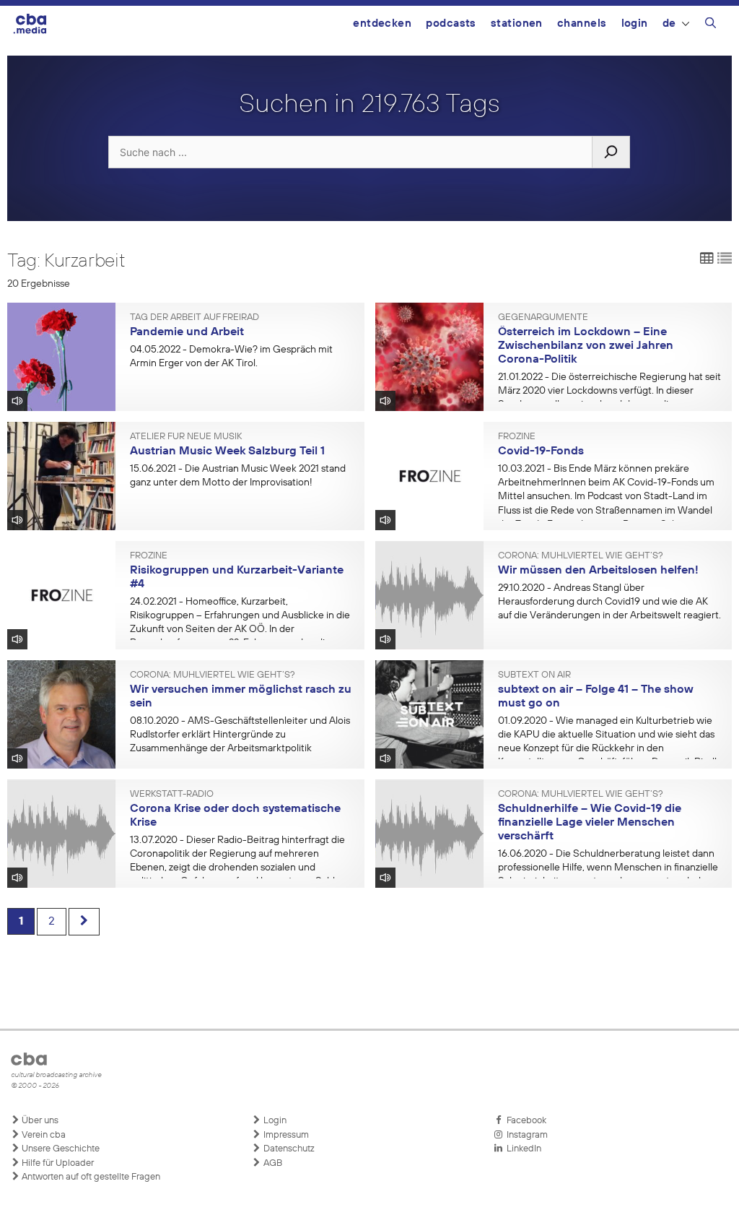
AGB (271, 1163)
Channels (582, 23)
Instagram (525, 1135)
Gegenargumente (543, 318)
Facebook (524, 1120)
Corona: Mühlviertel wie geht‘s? (580, 556)
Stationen (517, 23)
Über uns (38, 1120)
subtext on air (534, 675)
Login (634, 23)
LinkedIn (521, 1149)
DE (669, 23)
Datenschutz (288, 1149)
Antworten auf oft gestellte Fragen (89, 1177)
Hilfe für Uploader (56, 1163)
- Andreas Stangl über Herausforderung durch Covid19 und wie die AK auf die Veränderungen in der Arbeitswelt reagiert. (609, 602)
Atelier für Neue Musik (186, 437)
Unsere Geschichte (59, 1149)
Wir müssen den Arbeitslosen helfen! (598, 570)
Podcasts (451, 23)
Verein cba (42, 1135)
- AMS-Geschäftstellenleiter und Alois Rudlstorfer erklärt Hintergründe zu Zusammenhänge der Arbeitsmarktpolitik (240, 734)
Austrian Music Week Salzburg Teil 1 (227, 451)
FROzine (516, 437)
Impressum (285, 1135)
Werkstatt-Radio (172, 794)
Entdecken (382, 23)
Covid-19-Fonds (541, 451)
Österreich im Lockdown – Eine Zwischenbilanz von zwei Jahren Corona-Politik (585, 346)
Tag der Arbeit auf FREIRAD (194, 318)
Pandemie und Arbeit (187, 332)
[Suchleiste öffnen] (710, 25)
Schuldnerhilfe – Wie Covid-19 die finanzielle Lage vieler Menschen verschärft (589, 822)
